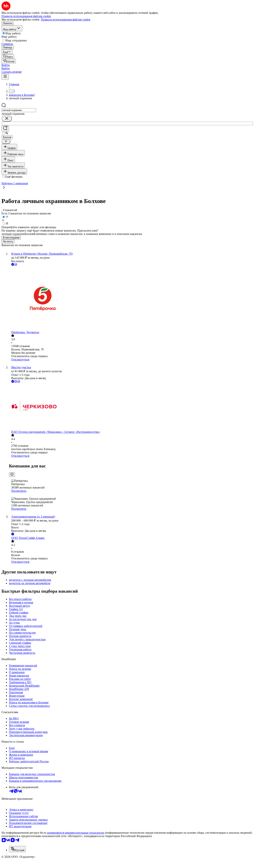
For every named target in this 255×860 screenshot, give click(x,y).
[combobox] (18, 110)
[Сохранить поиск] (5, 128)
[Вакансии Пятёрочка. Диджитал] (131, 299)
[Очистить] (6, 119)
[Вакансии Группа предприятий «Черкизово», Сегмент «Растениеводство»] (131, 407)
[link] (7, 56)
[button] (5, 65)
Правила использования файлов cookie (65, 19)
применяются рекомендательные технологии (75, 832)
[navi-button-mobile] (5, 77)
